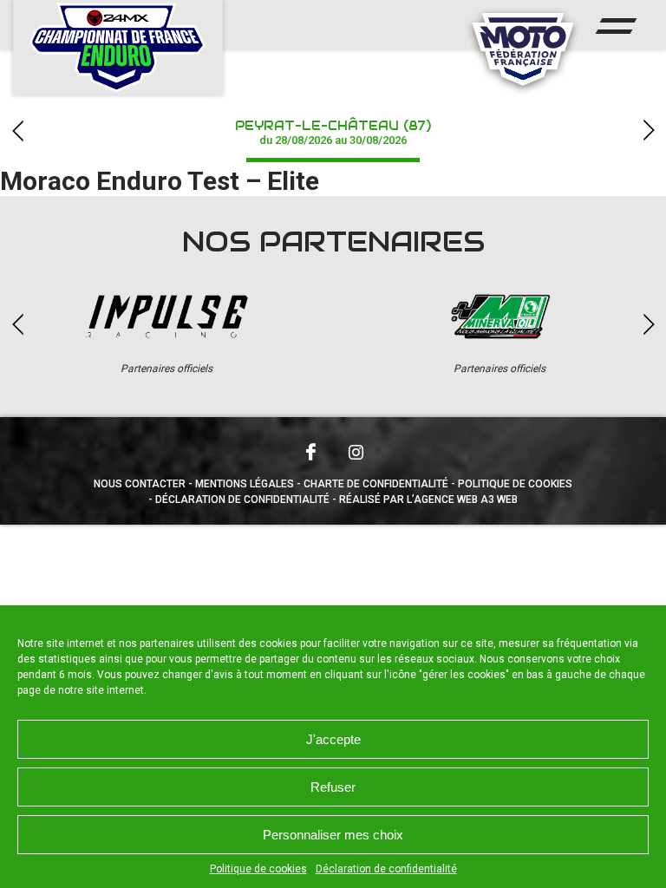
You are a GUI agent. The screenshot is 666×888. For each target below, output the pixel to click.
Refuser (333, 787)
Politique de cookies (258, 869)
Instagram (355, 451)
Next (648, 130)
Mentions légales (244, 484)
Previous (17, 130)
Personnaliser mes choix (333, 834)
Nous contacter (140, 484)
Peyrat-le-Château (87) (333, 132)
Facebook (310, 451)
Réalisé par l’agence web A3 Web (428, 499)
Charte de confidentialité (376, 484)
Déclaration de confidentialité (386, 869)
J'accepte (333, 739)
